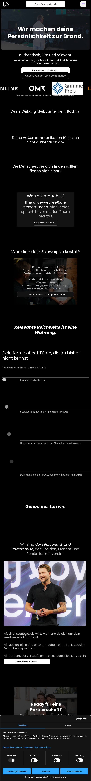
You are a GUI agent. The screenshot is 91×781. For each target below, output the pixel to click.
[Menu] (83, 4)
